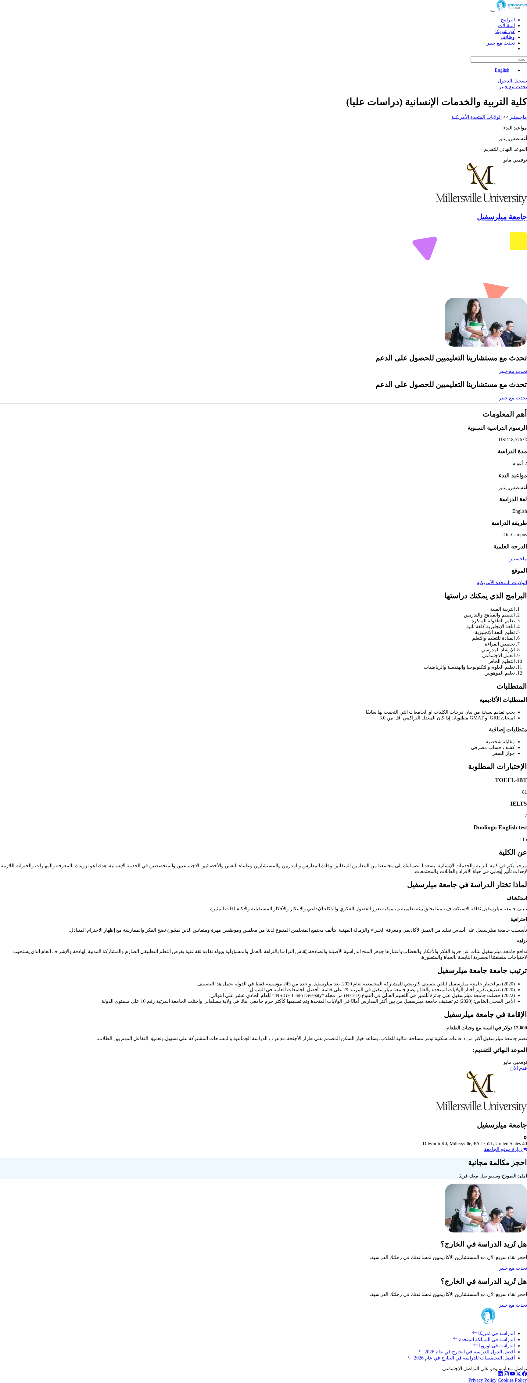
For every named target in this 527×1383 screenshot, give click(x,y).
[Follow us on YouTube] (512, 1374)
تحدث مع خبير (501, 42)
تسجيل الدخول (512, 80)
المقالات (506, 25)
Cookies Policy (512, 1380)
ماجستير (518, 117)
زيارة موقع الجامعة (503, 1149)
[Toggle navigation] (492, 11)
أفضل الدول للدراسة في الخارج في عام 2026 (469, 1351)
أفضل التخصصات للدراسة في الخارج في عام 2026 (464, 1357)
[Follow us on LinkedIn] (500, 1374)
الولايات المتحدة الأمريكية (476, 117)
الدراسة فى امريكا (496, 1333)
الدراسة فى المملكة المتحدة (486, 1339)
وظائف (507, 37)
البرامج (508, 19)
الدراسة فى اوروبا (496, 1345)
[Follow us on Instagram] (506, 1374)
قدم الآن (518, 1068)
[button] (524, 439)
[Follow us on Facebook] (524, 1374)
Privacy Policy (482, 1380)
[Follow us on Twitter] (518, 1374)
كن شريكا (505, 31)
